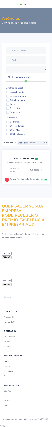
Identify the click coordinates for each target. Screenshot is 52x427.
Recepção (15, 108)
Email (4, 253)
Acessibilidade (17, 92)
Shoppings (8, 371)
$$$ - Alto (15, 130)
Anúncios (7, 341)
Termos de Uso (10, 322)
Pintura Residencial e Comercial (25, 179)
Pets (5, 376)
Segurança (15, 112)
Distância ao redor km (18, 77)
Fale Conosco (9, 337)
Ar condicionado (18, 96)
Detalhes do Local (14, 88)
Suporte (7, 346)
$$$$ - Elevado (17, 134)
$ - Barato (15, 121)
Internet (13, 104)
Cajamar (7, 401)
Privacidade (9, 317)
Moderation (11, 117)
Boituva (7, 396)
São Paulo (8, 391)
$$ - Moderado (17, 126)
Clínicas (7, 366)
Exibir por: (23, 142)
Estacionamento (17, 100)
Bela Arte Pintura (24, 158)
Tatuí (6, 406)
